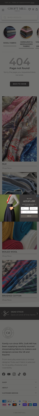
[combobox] (23, 212)
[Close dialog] (37, 196)
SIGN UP (29, 216)
